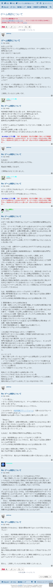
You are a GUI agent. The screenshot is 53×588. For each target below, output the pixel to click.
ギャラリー (48, 3)
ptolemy (8, 33)
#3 (2, 156)
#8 (2, 524)
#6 (2, 396)
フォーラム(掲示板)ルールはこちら (12, 20)
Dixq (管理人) (9, 209)
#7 (2, 472)
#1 (2, 43)
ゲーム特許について (12, 14)
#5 (2, 218)
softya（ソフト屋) (11, 99)
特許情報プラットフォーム (23, 411)
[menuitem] (6, 3)
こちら (25, 22)
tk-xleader (9, 463)
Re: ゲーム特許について (11, 106)
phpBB (20, 585)
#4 (2, 186)
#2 (2, 108)
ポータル (13, 7)
